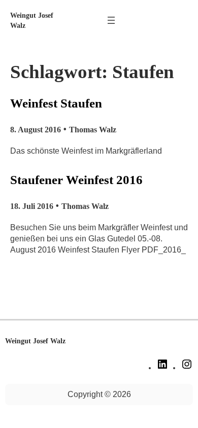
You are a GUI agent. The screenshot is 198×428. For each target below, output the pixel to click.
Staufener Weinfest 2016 (76, 180)
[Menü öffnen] (111, 20)
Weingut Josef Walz (35, 341)
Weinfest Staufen (56, 103)
